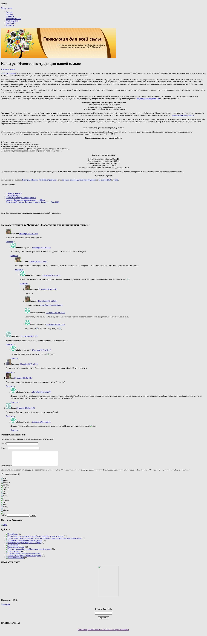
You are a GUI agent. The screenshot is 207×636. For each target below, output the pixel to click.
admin (116, 180)
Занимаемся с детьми (33, 540)
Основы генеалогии (32, 553)
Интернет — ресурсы (32, 543)
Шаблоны (20, 558)
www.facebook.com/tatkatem (51, 305)
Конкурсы (26, 180)
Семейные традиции (47, 180)
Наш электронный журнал (40, 549)
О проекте (10, 16)
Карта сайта (10, 23)
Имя (3, 444)
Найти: (4, 515)
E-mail (4, 448)
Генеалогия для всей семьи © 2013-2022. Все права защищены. (103, 630)
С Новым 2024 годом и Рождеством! (21, 198)
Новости (34, 180)
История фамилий (13, 19)
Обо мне (9, 14)
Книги (15, 545)
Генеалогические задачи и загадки (49, 536)
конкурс (65, 180)
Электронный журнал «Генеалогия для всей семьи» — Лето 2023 (32, 202)
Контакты (10, 25)
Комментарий (6, 466)
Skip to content (6, 8)
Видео (15, 534)
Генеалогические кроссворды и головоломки (63, 538)
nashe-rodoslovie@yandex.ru (148, 99)
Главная (9, 12)
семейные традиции (87, 180)
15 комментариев (8, 69)
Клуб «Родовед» (12, 21)
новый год (74, 180)
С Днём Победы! (13, 196)
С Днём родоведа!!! (14, 193)
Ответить (9, 242)
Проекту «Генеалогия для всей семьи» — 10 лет (25, 200)
